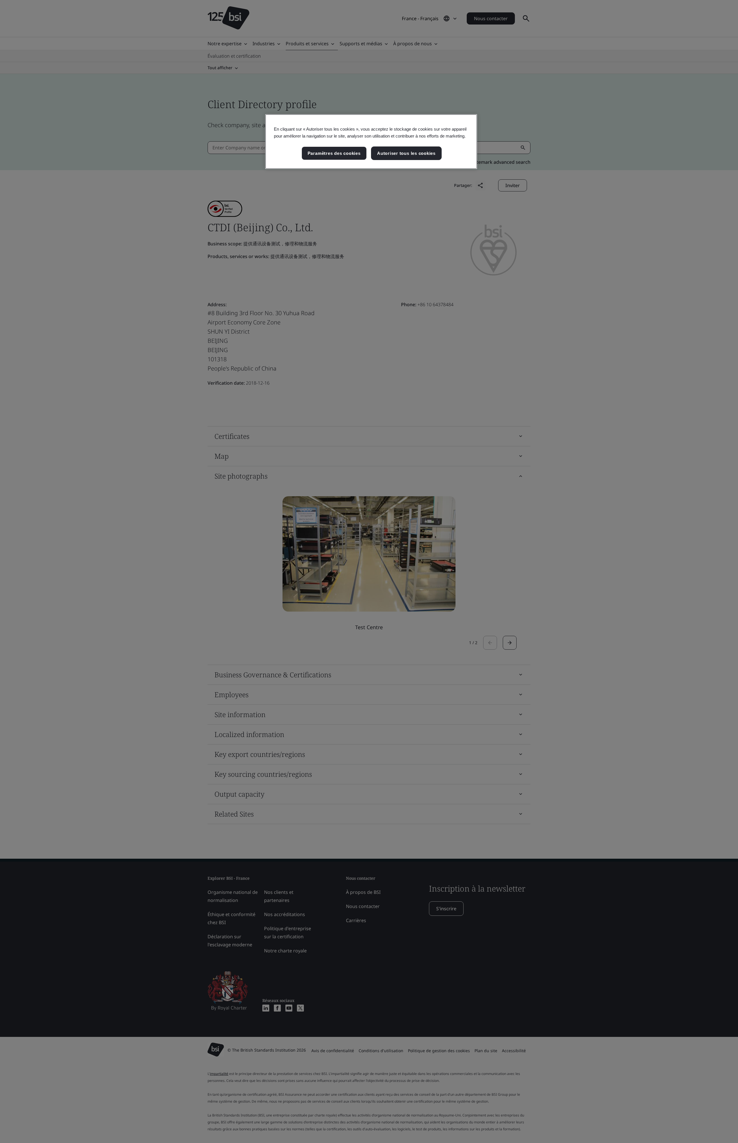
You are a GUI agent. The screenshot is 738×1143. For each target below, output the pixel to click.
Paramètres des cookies (334, 153)
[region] (371, 141)
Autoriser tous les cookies (406, 153)
